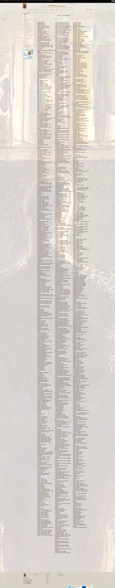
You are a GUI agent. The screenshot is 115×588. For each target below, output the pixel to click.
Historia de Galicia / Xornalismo (61, 329)
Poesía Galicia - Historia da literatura (80, 275)
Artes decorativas (41, 163)
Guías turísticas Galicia (60, 227)
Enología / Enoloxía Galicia (42, 474)
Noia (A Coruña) (76, 154)
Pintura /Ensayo (76, 205)
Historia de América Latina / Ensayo (62, 278)
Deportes (39, 412)
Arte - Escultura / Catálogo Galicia (44, 86)
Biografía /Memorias (41, 239)
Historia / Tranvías (59, 259)
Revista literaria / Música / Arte (79, 393)
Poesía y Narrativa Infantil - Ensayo (80, 298)
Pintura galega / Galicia (78, 217)
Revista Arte (75, 358)
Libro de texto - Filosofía (60, 415)
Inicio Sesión (70, 3)
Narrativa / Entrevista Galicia (79, 41)
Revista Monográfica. (77, 398)
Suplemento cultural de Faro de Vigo (81, 434)
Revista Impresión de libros (79, 387)
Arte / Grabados (40, 111)
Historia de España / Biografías (61, 280)
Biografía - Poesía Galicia (42, 206)
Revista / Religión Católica (78, 357)
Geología (57, 192)
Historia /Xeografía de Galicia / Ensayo (63, 263)
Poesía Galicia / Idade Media (79, 281)
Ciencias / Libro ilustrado (42, 328)
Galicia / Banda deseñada (60, 167)
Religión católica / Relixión (78, 344)
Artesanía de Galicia (41, 164)
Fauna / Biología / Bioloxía (60, 103)
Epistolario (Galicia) (59, 70)
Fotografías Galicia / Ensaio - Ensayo (62, 158)
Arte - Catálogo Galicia (42, 82)
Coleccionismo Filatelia (42, 381)
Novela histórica (76, 164)
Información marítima (60, 387)
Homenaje (57, 354)
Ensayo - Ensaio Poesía (60, 33)
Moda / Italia (57, 513)
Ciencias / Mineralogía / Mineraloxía (44, 352)
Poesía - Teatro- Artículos (78, 240)
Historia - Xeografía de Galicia (61, 240)
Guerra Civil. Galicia (59, 197)
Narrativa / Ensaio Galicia (78, 38)
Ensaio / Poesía (40, 487)
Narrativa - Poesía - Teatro (78, 33)
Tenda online (48, 573)
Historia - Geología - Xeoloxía (61, 241)
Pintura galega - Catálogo (78, 212)
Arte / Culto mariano (41, 103)
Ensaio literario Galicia (42, 499)
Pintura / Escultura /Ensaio (78, 193)
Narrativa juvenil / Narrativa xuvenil (80, 98)
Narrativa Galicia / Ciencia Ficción (80, 64)
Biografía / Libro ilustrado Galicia (44, 232)
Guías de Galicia (58, 216)
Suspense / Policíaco (77, 441)
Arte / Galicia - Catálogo (42, 110)
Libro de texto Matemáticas (61, 422)
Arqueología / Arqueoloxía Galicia (44, 52)
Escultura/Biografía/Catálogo (61, 87)
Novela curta (75, 162)
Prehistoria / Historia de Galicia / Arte (81, 314)
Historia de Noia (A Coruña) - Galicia (62, 338)
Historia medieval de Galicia (61, 352)
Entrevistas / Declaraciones (60, 66)
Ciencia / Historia (41, 322)
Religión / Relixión (77, 337)
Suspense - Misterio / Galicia (79, 439)
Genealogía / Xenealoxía (60, 182)
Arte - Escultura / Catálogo (43, 85)
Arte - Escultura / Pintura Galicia (44, 87)
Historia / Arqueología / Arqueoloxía (62, 242)
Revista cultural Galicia (77, 372)
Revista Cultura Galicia (77, 363)
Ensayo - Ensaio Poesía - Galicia (61, 37)
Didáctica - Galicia (41, 434)
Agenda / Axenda (41, 22)
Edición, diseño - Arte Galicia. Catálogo (45, 451)
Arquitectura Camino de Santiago (44, 74)
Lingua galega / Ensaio (60, 473)
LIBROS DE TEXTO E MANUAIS (28, 35)
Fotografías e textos (59, 153)
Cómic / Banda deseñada (42, 383)
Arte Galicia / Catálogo (42, 150)
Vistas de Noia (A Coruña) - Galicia (80, 489)
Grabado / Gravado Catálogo (61, 193)
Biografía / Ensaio (41, 216)
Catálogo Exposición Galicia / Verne (44, 300)
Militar (56, 506)
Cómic (38, 382)
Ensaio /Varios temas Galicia (43, 493)
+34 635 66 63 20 (28, 583)
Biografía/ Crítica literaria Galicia (44, 252)
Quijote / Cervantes (77, 331)
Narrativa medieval (77, 113)
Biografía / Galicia (41, 222)
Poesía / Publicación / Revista (79, 268)
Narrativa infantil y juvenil (78, 84)
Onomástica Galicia (77, 174)
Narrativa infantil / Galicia (78, 74)
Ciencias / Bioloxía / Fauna (42, 337)
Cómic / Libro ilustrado (42, 386)
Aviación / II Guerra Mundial (43, 179)
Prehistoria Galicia (77, 315)
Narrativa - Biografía (77, 30)
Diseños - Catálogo (41, 444)
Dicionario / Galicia (41, 429)
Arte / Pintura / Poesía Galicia (43, 130)
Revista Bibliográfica (77, 361)
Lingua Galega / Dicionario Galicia (62, 472)
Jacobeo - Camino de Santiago (61, 396)
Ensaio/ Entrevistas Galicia (42, 504)
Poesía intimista (76, 293)
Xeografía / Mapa (76, 511)
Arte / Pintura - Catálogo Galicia (44, 124)
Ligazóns (59, 573)
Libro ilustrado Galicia (59, 439)
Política (74, 300)
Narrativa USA (76, 132)
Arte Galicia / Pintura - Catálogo (44, 154)
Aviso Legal (59, 574)
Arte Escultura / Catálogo (42, 144)
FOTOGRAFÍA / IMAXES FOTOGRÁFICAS (27, 26)
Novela (74, 159)
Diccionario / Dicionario (42, 425)
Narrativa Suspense (77, 129)
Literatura (57, 483)
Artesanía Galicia (40, 166)
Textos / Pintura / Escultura (78, 472)
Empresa (30, 9)
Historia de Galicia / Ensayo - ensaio (62, 307)
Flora (56, 124)
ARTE (25, 17)
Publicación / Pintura (77, 323)
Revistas (74, 402)
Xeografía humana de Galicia (79, 516)
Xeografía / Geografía (77, 508)
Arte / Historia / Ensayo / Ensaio (44, 114)
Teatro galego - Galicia (77, 456)
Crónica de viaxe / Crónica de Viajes (44, 396)
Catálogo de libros (41, 284)
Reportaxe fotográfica (77, 349)
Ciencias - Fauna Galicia (42, 333)
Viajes (74, 479)
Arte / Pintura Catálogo (42, 133)
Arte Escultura (40, 143)
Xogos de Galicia (76, 522)
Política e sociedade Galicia (78, 310)
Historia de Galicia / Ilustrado (61, 319)
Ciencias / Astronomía (42, 334)
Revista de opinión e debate (79, 376)
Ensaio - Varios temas (41, 479)
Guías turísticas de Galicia (60, 223)
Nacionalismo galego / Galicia (61, 541)
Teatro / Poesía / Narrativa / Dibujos (80, 448)
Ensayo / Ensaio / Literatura (61, 45)
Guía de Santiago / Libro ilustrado (62, 202)
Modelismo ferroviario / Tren (61, 514)
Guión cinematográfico (60, 232)
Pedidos (47, 580)
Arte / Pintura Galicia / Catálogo (44, 138)
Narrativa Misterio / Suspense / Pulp (80, 118)
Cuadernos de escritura (42, 405)
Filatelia (56, 110)
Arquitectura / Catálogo (42, 62)
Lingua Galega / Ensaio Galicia (61, 474)
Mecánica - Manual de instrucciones (62, 499)
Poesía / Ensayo (76, 250)
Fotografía (57, 129)
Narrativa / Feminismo (77, 42)
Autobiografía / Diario (42, 174)
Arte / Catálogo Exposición (43, 101)
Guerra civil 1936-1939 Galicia (61, 196)
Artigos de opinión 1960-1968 (43, 169)
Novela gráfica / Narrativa (78, 163)
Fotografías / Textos (59, 148)
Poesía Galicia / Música (77, 286)
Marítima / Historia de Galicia (61, 493)
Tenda (35, 9)
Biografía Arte (40, 241)
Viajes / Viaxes (76, 482)
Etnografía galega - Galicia (60, 99)
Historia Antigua (58, 264)
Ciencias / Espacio (41, 339)
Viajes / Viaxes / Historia (78, 483)
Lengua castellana (59, 409)
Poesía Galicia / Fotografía (78, 279)
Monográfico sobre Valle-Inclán (61, 517)
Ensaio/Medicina (40, 506)
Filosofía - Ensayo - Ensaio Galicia (62, 115)
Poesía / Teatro (76, 270)
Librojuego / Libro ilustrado (61, 441)
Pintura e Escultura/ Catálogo (79, 210)
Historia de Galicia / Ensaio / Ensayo (62, 305)
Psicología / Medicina (77, 319)
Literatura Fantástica (59, 485)
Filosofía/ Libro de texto (60, 121)
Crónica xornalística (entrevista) (44, 400)
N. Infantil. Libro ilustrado (60, 531)
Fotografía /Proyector (59, 142)
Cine (38, 371)
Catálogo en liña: (26, 13)
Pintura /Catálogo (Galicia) (78, 201)
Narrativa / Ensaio (76, 37)
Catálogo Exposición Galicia (43, 290)
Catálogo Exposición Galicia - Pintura (45, 294)
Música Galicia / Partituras (60, 529)
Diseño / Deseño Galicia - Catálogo (44, 439)
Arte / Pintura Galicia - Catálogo (44, 137)
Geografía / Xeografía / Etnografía (62, 188)
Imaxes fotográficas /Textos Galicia (62, 371)
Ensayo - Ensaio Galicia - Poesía (43, 532)
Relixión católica (76, 347)
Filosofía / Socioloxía (59, 119)
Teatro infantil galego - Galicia (79, 463)
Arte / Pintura (40, 121)
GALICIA (25, 14)
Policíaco (75, 299)
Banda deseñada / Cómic (42, 182)
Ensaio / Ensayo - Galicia (42, 482)
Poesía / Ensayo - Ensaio (78, 252)
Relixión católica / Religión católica (80, 348)
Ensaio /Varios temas (41, 492)
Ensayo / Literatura (59, 55)
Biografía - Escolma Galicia (43, 198)
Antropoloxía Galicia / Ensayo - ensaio (45, 46)
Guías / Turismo (58, 213)
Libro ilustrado (58, 429)
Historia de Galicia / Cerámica (61, 304)
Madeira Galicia (58, 488)
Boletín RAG (39, 257)
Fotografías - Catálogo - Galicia (61, 145)
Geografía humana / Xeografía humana (63, 191)
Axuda (57, 9)
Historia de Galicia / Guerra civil (61, 314)
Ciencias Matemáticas (42, 359)
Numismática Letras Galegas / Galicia (80, 171)
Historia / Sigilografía (59, 257)
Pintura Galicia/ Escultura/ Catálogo (80, 231)
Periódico (75, 183)
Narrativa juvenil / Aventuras (79, 89)
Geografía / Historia (59, 186)
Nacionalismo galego (59, 532)
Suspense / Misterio (77, 440)
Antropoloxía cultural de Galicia (44, 38)
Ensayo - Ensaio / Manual (42, 513)
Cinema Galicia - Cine (41, 377)
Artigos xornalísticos (41, 171)
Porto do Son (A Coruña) (78, 313)
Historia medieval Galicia (60, 353)
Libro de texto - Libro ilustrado (61, 416)
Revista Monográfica (77, 396)
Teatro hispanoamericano (78, 460)
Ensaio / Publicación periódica (43, 489)
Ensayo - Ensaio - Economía (43, 509)
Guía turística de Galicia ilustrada (62, 206)
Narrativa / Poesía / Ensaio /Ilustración (81, 51)
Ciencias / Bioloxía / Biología (43, 336)
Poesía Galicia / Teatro (77, 290)
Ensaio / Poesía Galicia (42, 488)
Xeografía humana (77, 514)
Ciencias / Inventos (41, 347)
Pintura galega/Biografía (78, 218)
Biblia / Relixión (40, 193)
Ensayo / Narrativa (59, 56)
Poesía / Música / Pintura (78, 264)
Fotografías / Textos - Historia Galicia (62, 149)
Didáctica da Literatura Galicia (43, 438)
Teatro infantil (76, 461)
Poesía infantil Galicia (77, 291)
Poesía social (75, 297)
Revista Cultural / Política (78, 370)
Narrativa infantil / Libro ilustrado (80, 75)
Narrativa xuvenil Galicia (78, 134)
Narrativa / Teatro (76, 59)
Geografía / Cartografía (60, 184)
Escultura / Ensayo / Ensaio (60, 77)
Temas (45, 9)
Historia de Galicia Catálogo (61, 333)
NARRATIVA (26, 39)
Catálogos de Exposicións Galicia (44, 313)
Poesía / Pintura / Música (78, 266)
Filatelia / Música (58, 113)
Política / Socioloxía (77, 304)
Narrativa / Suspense (77, 56)
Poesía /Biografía (76, 271)
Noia (74, 153)
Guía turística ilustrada (60, 207)
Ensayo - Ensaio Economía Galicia (44, 522)
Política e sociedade (77, 305)
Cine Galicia (39, 373)
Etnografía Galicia (59, 100)
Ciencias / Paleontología (42, 354)
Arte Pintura (40, 155)
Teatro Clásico (76, 450)
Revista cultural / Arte (77, 368)
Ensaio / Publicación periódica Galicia (45, 490)
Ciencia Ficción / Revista (42, 324)
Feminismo (57, 104)
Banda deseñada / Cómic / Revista (44, 186)
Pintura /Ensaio (76, 203)
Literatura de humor (59, 484)
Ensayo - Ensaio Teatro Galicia (61, 41)
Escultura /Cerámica (59, 79)
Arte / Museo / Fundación (42, 120)
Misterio (57, 507)
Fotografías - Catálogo (60, 144)
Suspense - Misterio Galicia (78, 438)
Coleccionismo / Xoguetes (42, 380)
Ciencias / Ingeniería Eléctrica (43, 346)
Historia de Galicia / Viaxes (60, 328)
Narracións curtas (76, 25)
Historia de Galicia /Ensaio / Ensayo (62, 332)
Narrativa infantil (76, 72)
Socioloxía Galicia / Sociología (79, 431)
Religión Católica (76, 343)
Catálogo (39, 278)
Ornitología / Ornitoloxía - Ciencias (80, 178)
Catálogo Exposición (41, 285)
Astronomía (39, 173)
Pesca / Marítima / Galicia (78, 184)
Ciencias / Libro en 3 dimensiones (44, 348)
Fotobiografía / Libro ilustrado (61, 128)
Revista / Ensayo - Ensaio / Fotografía (80, 354)
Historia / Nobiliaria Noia (60, 255)
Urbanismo (75, 474)
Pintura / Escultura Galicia (78, 195)
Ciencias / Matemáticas (42, 349)
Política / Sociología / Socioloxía (79, 303)
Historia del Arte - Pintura (60, 344)
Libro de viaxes (58, 425)
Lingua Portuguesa (59, 482)
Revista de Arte (76, 373)
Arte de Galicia (40, 142)
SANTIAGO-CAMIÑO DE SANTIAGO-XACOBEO (27, 46)
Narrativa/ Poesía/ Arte (77, 139)
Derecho (39, 415)
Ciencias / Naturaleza (41, 353)
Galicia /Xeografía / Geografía (61, 171)
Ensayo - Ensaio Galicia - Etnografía (44, 531)
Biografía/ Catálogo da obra (43, 250)
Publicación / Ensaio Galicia (78, 322)
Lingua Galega (58, 470)
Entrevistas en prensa (59, 67)
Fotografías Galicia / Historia (61, 161)
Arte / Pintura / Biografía (42, 125)
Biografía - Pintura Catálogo (43, 202)
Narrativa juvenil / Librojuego (79, 96)
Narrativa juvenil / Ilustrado (78, 91)
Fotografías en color (59, 154)
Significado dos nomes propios (79, 417)
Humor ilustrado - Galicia (60, 359)
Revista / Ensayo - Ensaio (78, 353)
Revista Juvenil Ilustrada (78, 390)
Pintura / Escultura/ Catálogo (79, 197)
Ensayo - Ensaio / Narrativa (43, 514)
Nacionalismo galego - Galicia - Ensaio (63, 534)
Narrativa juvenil (76, 87)
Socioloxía (75, 422)
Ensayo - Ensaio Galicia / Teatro (61, 28)
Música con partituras (59, 526)
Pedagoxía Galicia (76, 182)
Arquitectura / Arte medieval (43, 60)
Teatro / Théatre (76, 449)
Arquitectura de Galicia (42, 75)
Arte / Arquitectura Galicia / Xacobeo (45, 100)
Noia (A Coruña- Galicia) (78, 155)
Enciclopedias (40, 472)
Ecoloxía (39, 445)
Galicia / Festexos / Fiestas (60, 168)
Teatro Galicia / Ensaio (77, 459)
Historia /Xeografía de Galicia (61, 261)
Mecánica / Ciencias (59, 500)
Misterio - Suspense (59, 508)
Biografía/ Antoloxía (41, 249)
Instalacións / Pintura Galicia (61, 395)
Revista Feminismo (77, 382)
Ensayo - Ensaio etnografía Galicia (44, 523)
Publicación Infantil (77, 328)
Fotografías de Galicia (59, 150)
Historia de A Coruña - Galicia (61, 273)
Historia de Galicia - (59, 288)
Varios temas (75, 478)
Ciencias (39, 327)
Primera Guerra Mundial (78, 317)
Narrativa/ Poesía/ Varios (78, 140)
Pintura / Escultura (77, 192)
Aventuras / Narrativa (41, 178)
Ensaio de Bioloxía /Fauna (42, 494)
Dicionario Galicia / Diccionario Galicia (45, 430)
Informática (57, 388)
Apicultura (39, 48)
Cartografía (39, 271)
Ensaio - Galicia (40, 478)
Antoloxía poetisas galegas (43, 33)
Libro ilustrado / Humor (60, 434)
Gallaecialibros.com (70, 9)
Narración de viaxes (77, 22)
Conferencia (39, 388)
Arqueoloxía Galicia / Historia (43, 57)
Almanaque (39, 30)
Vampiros (75, 477)
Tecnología (75, 466)
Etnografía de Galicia (59, 96)
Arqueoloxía (40, 54)
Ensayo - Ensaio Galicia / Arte (43, 533)
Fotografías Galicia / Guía (60, 159)
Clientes (47, 579)
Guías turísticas (58, 221)
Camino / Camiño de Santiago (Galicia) (45, 263)
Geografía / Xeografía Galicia (61, 189)
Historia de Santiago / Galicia (61, 341)
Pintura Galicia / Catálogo (78, 227)
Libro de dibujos (58, 412)
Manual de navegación (60, 490)
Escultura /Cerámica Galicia (61, 80)
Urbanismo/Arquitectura (78, 475)
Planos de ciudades (77, 235)
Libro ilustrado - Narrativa (60, 431)
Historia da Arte (58, 266)
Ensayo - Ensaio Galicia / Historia (62, 27)
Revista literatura (76, 395)
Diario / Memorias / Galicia (42, 421)
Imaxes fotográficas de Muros (61, 372)
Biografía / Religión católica (43, 237)
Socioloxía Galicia (76, 430)
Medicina (57, 502)
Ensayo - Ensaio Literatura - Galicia (62, 32)
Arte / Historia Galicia (41, 116)
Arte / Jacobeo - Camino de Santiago (45, 118)
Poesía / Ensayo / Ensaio (78, 254)
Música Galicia (58, 527)
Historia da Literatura (59, 268)
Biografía (39, 195)
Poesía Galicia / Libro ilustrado (79, 283)
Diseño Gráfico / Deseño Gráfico (44, 440)
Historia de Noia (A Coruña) (61, 337)
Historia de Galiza (59, 334)
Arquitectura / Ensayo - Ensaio (43, 66)
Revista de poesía (76, 380)
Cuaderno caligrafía (41, 402)
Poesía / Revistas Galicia (78, 269)
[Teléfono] (89, 10)
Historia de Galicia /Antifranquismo (62, 331)
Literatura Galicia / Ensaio (60, 487)
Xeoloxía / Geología (77, 518)
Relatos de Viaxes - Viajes (78, 334)
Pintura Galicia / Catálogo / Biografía (80, 229)
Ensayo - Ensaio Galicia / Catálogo (62, 23)
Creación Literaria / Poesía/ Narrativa (45, 391)
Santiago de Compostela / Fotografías (81, 412)
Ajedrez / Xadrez (40, 23)
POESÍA (25, 42)
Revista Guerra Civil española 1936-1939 (81, 385)
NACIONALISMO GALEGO (28, 38)
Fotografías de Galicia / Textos (61, 152)
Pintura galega (76, 211)
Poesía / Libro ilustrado (78, 259)
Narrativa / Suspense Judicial (79, 57)
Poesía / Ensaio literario (78, 246)
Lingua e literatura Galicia (60, 469)
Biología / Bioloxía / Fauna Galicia (44, 256)
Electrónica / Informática (42, 461)
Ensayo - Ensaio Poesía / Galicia (61, 38)
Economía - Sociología (42, 448)
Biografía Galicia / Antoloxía (43, 245)
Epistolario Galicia (59, 72)
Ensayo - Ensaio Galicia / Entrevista (62, 25)
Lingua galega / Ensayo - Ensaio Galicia (63, 475)
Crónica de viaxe (40, 395)
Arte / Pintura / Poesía (42, 129)
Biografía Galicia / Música (42, 246)
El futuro (39, 460)
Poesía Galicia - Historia (78, 274)
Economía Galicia (41, 450)
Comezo (25, 9)
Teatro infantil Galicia (77, 464)
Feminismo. (57, 109)
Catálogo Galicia (40, 309)
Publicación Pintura (77, 329)
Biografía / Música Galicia (42, 235)
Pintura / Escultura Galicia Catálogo (80, 196)
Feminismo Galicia (59, 108)
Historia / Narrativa (59, 254)
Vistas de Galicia (76, 487)
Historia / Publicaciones (60, 256)
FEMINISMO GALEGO (27, 23)
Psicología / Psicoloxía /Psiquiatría (80, 320)
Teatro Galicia (76, 458)
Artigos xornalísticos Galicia (43, 172)
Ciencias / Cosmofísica (42, 338)
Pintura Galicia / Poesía (78, 230)
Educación (39, 455)
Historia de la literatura (60, 336)
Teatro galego (76, 455)
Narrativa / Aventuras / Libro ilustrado (81, 36)
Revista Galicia (76, 383)
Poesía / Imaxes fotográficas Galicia (80, 257)
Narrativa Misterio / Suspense (79, 114)
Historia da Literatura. (59, 271)
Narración (57, 550)
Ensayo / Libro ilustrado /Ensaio (61, 54)
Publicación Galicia (77, 325)
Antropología (40, 35)
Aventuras (39, 177)
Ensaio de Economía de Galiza (43, 497)
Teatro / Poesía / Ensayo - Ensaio (79, 446)
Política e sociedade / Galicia (79, 307)
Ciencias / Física (40, 343)
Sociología (75, 420)
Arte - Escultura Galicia (42, 94)
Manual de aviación (59, 489)
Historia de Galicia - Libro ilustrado (62, 291)
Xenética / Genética (77, 506)
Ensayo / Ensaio (58, 43)
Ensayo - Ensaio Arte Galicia (43, 519)
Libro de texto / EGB (59, 420)
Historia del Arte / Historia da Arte (62, 346)
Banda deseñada (40, 181)
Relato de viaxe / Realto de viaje (79, 332)
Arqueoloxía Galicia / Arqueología (44, 56)
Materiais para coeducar (60, 498)
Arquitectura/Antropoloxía (43, 77)
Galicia (56, 166)
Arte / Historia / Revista (42, 115)
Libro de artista (58, 411)
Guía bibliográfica (59, 200)
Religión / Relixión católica (78, 338)
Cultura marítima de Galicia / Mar (44, 407)
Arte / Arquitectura (41, 98)
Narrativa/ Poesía (76, 137)
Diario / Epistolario (41, 419)
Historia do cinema (59, 347)
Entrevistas (57, 65)
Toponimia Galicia (76, 473)
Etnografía (57, 90)
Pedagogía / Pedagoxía (78, 181)
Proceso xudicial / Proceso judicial (80, 318)
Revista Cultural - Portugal (78, 367)
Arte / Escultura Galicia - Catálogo (44, 106)
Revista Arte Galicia (77, 359)
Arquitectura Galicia (41, 76)
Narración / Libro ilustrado (60, 551)
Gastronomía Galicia (59, 178)
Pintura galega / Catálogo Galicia (80, 216)
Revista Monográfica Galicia (79, 397)
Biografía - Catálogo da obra (43, 197)
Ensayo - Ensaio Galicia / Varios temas (63, 30)
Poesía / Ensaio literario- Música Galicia (81, 249)
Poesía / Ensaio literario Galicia (79, 247)
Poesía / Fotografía (77, 255)
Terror (74, 469)
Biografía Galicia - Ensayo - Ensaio (44, 244)
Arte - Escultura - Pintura (42, 84)
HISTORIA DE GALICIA (27, 32)
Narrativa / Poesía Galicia (78, 55)
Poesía (74, 236)
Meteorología (58, 504)
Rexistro (74, 3)
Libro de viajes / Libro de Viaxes (61, 424)
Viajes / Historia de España (78, 480)
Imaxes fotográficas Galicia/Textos (62, 380)
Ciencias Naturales (41, 366)
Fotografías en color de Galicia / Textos (63, 155)
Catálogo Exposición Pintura (43, 305)
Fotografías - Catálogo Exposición (62, 147)
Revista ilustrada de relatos (78, 386)
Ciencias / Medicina (41, 351)
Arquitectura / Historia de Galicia (44, 70)
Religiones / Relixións (77, 346)
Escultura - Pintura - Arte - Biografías (63, 76)
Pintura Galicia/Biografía (78, 232)
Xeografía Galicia (76, 513)
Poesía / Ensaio (76, 244)
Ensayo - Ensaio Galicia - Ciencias (44, 529)
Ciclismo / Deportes (41, 320)
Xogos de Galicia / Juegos (78, 523)
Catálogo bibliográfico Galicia (43, 280)
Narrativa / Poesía (76, 48)
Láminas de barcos (59, 406)
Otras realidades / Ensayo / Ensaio (80, 179)
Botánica (39, 259)
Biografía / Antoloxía (41, 207)
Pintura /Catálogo (76, 200)
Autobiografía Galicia (41, 176)
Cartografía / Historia (41, 273)
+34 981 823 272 (27, 582)
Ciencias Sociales (41, 368)
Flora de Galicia (58, 125)
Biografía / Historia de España (43, 226)
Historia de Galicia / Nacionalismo (62, 323)
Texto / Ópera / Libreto (77, 470)
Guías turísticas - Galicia (60, 222)
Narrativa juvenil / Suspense (79, 111)
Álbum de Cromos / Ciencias (43, 26)
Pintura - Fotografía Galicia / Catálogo (81, 188)
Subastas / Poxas (76, 432)
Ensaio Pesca (40, 500)
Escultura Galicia (58, 81)
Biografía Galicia (40, 242)
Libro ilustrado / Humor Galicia (61, 435)
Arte (38, 79)
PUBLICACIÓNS (26, 44)
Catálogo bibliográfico (42, 279)
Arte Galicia (39, 145)
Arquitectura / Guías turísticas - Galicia (45, 69)
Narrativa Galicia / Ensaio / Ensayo (80, 65)
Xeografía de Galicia (77, 512)
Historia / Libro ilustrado (60, 249)
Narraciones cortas (77, 23)
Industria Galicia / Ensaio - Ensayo (62, 383)
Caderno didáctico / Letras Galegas (44, 260)
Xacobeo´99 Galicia (77, 504)
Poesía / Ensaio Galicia (77, 245)
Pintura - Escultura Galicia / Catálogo (80, 187)
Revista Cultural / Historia (78, 366)
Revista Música (76, 400)
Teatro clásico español (77, 451)
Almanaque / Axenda (41, 31)
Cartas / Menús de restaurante (43, 270)
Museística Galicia (59, 518)
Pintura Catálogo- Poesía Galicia (79, 207)
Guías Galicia (57, 218)
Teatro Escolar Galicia (77, 454)
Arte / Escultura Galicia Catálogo (44, 108)
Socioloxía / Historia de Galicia (79, 424)
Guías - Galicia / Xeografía (60, 211)
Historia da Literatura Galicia (61, 270)
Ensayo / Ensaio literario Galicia (61, 52)
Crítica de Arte (40, 392)
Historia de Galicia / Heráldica (61, 318)
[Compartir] (87, 10)
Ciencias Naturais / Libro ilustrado (44, 363)
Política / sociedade (77, 302)
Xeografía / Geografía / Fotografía (80, 509)
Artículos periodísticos (42, 168)
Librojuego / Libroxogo (60, 443)
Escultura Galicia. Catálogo (60, 84)
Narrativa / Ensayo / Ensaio (78, 40)
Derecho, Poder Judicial (42, 416)
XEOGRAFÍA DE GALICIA (27, 29)
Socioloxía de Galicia (77, 427)
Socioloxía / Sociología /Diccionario (80, 426)
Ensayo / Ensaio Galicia (60, 51)
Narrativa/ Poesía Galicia (78, 138)
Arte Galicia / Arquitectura (42, 149)
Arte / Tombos (40, 139)
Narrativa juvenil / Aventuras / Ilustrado (81, 90)
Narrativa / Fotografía (77, 43)
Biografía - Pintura (41, 201)
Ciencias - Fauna (40, 332)
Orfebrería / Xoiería (77, 177)
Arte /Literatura (40, 140)
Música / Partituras (59, 523)
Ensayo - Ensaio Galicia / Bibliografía (45, 534)
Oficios (74, 172)
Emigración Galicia (41, 470)
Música (56, 519)
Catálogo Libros (40, 310)
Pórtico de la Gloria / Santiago (79, 312)
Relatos (74, 333)
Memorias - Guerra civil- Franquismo (62, 503)
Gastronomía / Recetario (60, 177)
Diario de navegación (41, 422)
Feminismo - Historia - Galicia (61, 106)
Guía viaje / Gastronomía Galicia (61, 210)
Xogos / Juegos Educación (78, 521)
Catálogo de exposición (42, 281)
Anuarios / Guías (40, 47)
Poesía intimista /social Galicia (79, 295)
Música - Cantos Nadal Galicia (61, 521)
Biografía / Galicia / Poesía (42, 223)
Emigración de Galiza (41, 469)
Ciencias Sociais (40, 367)
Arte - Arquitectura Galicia (42, 80)
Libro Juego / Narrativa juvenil (61, 440)
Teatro (74, 444)
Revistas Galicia (76, 405)
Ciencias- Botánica (41, 370)
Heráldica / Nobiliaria (59, 234)
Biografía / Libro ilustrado (42, 196)
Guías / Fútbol (58, 212)
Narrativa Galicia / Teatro (78, 71)
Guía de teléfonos (59, 203)
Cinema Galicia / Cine (41, 378)
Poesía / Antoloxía (76, 241)
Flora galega (57, 127)
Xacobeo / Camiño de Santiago (79, 498)
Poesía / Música (76, 263)
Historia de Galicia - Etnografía (61, 289)
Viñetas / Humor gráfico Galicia (79, 484)
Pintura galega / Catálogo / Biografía (80, 215)
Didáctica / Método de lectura (43, 436)
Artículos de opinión (41, 167)
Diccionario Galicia (41, 426)
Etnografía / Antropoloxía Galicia (62, 94)
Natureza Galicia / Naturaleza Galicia (80, 143)
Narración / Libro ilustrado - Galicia (62, 552)
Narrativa (75, 27)
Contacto (62, 9)
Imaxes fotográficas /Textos (61, 370)
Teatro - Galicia (76, 445)
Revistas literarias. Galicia (78, 407)
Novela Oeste (75, 167)
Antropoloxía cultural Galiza (43, 43)
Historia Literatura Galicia (60, 351)
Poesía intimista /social (78, 294)
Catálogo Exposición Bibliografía (44, 286)
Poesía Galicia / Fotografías (78, 280)
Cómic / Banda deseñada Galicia (44, 385)
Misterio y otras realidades (60, 509)
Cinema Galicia (40, 376)
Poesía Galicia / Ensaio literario (79, 278)
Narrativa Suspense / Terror (78, 130)
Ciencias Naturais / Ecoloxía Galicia (44, 362)
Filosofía (57, 114)
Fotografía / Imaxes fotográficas (62, 130)
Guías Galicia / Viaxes (59, 220)
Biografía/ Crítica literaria (42, 251)
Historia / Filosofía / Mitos (60, 247)
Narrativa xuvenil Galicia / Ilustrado (80, 135)
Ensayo (38, 507)
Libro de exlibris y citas (60, 414)
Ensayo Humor (58, 61)
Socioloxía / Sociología (77, 425)
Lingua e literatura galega (60, 468)
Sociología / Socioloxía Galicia (79, 421)
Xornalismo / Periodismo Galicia (79, 527)
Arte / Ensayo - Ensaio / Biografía (44, 104)
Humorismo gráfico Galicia (60, 364)
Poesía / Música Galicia (77, 265)
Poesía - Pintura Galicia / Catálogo (80, 239)
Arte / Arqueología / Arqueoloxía (44, 96)
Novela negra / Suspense (78, 166)
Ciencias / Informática (42, 344)
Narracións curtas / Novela (78, 26)
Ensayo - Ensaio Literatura (60, 31)
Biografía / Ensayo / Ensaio (42, 221)
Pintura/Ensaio (76, 234)
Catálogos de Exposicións (42, 312)
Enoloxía (39, 475)
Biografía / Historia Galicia (42, 227)
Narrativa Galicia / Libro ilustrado (80, 66)
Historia (57, 239)
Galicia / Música (58, 169)
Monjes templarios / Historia (61, 516)
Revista (74, 351)
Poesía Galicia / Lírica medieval (79, 285)
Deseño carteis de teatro (42, 417)
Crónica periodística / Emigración (44, 397)
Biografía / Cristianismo (42, 215)
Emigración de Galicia (42, 463)
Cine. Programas (40, 375)
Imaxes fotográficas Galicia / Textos (62, 378)
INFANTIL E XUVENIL (27, 33)
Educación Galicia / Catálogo (43, 459)
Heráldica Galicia (58, 236)
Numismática (76, 168)
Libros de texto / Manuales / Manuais (63, 454)
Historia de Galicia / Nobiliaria (61, 324)
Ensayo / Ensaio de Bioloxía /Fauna (62, 47)
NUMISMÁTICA (26, 41)
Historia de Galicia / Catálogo (61, 303)
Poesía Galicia (76, 273)
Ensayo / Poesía (58, 57)
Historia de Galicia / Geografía (61, 313)
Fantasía (57, 101)
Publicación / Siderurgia (78, 324)
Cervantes (39, 317)
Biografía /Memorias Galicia (43, 240)
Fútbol (56, 164)
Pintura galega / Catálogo (78, 213)
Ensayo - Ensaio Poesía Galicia (61, 40)
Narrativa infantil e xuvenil (78, 79)
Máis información (50, 0)
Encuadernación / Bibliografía (43, 473)
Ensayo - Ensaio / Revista (42, 516)
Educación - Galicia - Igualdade (43, 456)
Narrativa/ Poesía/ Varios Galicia (79, 142)
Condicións (47, 581)
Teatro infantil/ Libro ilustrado (79, 465)
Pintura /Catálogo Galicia (78, 202)
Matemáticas (58, 494)
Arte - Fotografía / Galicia (42, 95)
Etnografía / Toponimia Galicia (61, 95)
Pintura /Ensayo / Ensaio (78, 206)
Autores (40, 9)
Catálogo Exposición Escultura (43, 288)
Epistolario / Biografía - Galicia (61, 71)
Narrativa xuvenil (76, 28)
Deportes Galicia (40, 414)
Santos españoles (76, 416)
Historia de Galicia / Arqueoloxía (62, 297)
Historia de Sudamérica (60, 342)
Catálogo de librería (41, 283)
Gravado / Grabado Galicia (60, 195)
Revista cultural (76, 364)
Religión (74, 336)
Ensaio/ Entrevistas (41, 503)
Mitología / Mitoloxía (59, 511)
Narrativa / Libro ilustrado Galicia (80, 46)
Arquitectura (40, 59)
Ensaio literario (40, 498)
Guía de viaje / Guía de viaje (61, 205)
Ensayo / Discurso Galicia (60, 42)
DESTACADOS (51, 9)
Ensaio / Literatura (41, 485)
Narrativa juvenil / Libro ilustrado (80, 95)
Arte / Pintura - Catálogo (42, 123)
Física (56, 123)
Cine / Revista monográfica (43, 372)
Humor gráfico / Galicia (60, 357)
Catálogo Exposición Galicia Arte (44, 302)
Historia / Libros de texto (60, 250)
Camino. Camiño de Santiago (43, 266)
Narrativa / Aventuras (77, 35)
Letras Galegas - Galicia (60, 410)
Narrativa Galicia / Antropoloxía (79, 62)
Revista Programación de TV (79, 401)
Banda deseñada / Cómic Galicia (44, 187)
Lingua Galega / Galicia (60, 477)
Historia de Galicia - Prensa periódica (63, 293)
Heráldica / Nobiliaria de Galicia (61, 235)
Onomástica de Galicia (77, 173)
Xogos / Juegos (76, 519)
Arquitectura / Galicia (41, 67)
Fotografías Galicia (59, 157)
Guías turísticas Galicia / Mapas (61, 231)
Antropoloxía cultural (41, 37)
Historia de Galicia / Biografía (61, 302)
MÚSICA (25, 36)
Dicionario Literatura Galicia (43, 431)
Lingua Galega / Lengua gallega (61, 480)
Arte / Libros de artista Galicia (43, 119)
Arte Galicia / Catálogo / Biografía (44, 152)
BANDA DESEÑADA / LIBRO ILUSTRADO (28, 20)
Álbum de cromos (41, 25)
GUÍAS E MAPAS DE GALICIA (28, 30)
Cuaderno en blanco (41, 404)
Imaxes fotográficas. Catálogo (61, 382)
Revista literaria (76, 391)
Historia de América (59, 274)
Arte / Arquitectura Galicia (42, 99)
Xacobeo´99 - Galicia (77, 503)
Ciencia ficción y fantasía (42, 325)
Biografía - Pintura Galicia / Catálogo (45, 205)
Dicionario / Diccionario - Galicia (44, 427)
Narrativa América (77, 60)
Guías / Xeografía (58, 215)
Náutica (74, 144)
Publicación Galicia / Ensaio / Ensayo (80, 327)
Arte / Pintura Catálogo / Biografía (44, 134)
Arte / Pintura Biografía (42, 132)
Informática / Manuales (60, 391)
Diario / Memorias (41, 420)
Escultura (57, 74)
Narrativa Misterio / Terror (78, 119)
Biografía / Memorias (41, 234)
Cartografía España (41, 274)
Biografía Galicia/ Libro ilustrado (44, 247)
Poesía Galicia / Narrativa (78, 288)
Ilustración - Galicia (59, 366)
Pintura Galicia (76, 220)
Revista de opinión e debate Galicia (80, 378)
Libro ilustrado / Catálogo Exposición (63, 432)
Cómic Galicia (40, 387)
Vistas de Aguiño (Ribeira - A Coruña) (81, 485)
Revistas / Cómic (76, 404)
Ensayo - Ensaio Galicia (42, 526)
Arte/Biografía (40, 161)
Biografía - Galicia (41, 200)
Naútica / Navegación (77, 148)
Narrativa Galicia (76, 61)
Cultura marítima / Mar (42, 406)
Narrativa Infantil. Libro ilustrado (80, 85)
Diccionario (39, 424)
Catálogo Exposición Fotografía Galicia (45, 289)
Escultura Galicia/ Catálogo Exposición (63, 85)
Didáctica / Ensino (41, 435)
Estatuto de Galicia (59, 89)
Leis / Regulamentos (59, 407)
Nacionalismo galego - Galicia (61, 533)
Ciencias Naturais (41, 361)
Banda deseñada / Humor (42, 188)
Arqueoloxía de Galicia (42, 55)
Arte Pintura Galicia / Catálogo (43, 158)
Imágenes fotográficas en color (61, 367)
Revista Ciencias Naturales (78, 362)
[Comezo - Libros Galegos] (25, 6)
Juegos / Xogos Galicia (60, 405)
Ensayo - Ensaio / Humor (42, 512)
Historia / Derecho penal (60, 246)
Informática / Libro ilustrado (61, 390)
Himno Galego (58, 237)
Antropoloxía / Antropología (43, 36)
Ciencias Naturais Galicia (42, 364)
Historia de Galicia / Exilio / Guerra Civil (63, 309)
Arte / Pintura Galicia (41, 135)
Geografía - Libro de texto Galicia (62, 183)
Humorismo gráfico (59, 363)
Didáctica (39, 432)
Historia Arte (58, 265)
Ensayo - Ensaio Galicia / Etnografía (62, 26)
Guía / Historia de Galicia (60, 198)
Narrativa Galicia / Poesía (78, 70)
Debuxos (39, 411)
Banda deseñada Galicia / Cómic (44, 189)
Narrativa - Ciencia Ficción (78, 32)
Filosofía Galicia (58, 120)
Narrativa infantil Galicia (78, 80)
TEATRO (25, 16)
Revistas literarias (76, 406)
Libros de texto (58, 453)
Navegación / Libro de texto (79, 152)
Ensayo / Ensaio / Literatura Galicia (62, 46)
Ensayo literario (58, 62)
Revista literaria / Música (78, 392)
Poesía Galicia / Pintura (78, 289)
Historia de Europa (59, 285)
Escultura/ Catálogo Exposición (61, 86)
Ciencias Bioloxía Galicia (42, 358)
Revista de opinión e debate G (79, 377)
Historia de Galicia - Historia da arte (62, 290)
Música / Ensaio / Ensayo (60, 522)
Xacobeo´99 (75, 502)
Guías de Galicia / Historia (60, 217)
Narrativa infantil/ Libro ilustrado (80, 86)
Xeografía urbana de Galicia (79, 517)
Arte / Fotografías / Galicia (42, 109)
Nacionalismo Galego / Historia (61, 545)
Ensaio (38, 477)
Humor (56, 356)
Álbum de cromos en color (43, 27)
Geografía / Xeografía (59, 187)
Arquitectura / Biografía (42, 61)
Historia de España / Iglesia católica (62, 284)
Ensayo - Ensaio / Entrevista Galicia (44, 511)
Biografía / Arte (40, 212)
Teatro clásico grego (77, 453)
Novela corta (75, 161)
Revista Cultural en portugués (79, 371)
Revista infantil (76, 388)
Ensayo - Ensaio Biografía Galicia (44, 521)
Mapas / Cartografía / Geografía (61, 492)
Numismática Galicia (77, 169)
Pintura (74, 186)
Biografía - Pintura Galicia (42, 203)
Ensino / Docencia (59, 64)
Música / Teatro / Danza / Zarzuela (62, 524)
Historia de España (59, 279)
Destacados (47, 578)
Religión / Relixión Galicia (78, 342)
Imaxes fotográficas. (59, 381)
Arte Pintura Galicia (41, 157)
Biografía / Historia (41, 225)
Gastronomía (58, 176)
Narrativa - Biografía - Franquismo (80, 31)
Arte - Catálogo (40, 81)
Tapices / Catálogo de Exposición (80, 443)
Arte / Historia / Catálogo (42, 113)
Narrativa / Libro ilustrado (78, 45)
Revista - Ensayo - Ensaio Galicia (79, 352)
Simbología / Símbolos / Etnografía (80, 419)
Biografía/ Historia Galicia (42, 254)
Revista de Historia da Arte (78, 375)
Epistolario (57, 69)
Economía (39, 446)
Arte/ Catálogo (40, 159)
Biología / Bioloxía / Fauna (42, 255)
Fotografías (57, 143)
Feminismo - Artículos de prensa (62, 105)
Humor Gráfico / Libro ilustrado (61, 358)
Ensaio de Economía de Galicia (43, 495)
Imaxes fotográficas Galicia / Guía (62, 377)
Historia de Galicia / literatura (61, 322)
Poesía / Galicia (76, 256)
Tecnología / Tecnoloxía (78, 468)
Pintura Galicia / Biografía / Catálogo (80, 226)
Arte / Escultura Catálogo (42, 105)
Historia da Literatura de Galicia (61, 269)
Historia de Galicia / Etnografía (61, 308)
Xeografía (75, 507)
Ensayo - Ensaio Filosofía (42, 524)
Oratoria (74, 176)
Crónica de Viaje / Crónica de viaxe (44, 393)
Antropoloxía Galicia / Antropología (44, 45)
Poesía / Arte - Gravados (78, 242)
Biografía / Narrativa (41, 236)
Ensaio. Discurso (40, 502)
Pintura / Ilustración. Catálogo (79, 198)
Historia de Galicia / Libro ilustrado (62, 320)
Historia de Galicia (59, 286)
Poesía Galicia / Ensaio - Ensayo (79, 276)
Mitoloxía (57, 512)
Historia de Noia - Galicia (60, 339)
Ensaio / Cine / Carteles (42, 480)
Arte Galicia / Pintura (41, 153)
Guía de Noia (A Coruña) (60, 201)
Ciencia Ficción (40, 323)
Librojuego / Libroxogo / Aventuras (62, 444)
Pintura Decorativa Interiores (79, 208)
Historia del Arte (58, 343)
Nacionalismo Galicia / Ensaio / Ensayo (63, 548)
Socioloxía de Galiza (77, 429)
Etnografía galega (59, 98)
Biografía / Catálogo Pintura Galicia (44, 213)
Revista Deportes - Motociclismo (80, 381)
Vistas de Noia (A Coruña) (78, 488)
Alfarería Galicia (40, 28)
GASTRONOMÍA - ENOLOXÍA (28, 27)
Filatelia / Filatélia (58, 111)
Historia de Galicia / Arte (60, 298)
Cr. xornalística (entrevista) (43, 390)
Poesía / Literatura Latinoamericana (80, 261)
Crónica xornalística (41, 398)
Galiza (56, 174)
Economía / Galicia (41, 449)
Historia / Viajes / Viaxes (60, 260)
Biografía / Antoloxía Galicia (43, 208)
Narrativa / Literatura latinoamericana (81, 47)
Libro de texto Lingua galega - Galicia (63, 421)
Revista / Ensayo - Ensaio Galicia (79, 356)
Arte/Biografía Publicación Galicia (44, 162)
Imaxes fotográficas (59, 368)
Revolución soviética (77, 409)
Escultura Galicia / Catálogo (61, 82)
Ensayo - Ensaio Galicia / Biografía (62, 22)
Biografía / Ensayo (41, 217)
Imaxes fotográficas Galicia (60, 373)
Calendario (39, 261)
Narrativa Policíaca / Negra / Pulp (80, 128)
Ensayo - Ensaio (40, 508)
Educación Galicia (41, 458)
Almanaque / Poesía (41, 32)
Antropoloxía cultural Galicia (43, 42)
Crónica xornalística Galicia (43, 401)
